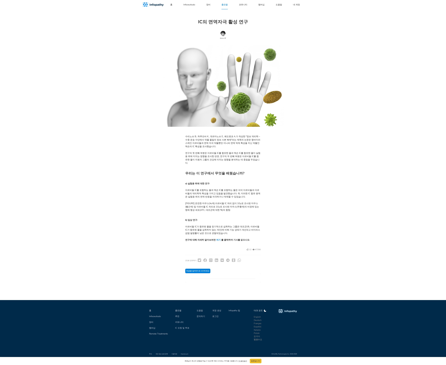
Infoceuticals (155, 316)
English (257, 317)
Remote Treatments (158, 333)
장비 (151, 322)
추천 (177, 316)
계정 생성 (216, 310)
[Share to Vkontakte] (222, 260)
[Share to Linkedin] (216, 260)
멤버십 (152, 328)
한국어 (257, 336)
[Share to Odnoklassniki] (233, 260)
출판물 (178, 310)
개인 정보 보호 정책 (162, 354)
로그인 (215, 316)
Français (257, 323)
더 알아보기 (242, 361)
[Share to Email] (211, 260)
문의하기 (201, 316)
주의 (150, 354)
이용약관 (174, 354)
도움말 (200, 310)
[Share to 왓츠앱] (239, 260)
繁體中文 (258, 339)
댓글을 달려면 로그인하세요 (197, 271)
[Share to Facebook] (205, 260)
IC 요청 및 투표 (182, 328)
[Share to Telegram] (228, 260)
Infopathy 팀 (234, 310)
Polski (256, 333)
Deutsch (257, 320)
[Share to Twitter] (199, 260)
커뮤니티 (179, 322)
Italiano (257, 330)
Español (257, 326)
